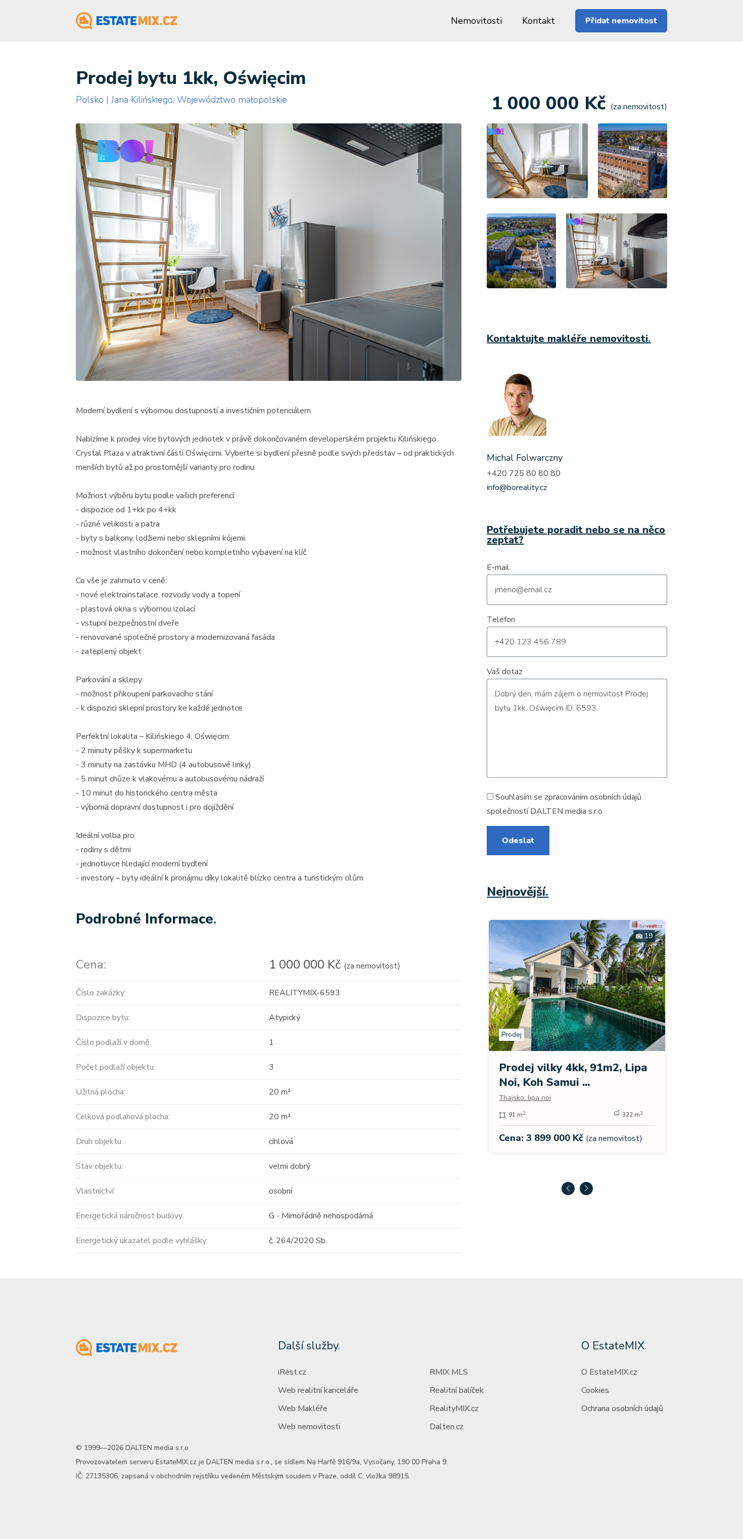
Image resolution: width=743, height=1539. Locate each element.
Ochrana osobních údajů (622, 1408)
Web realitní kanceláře (318, 1390)
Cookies (595, 1390)
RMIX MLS (449, 1372)
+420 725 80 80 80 (524, 473)
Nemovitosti (476, 21)
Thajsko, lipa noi (525, 1098)
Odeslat (518, 840)
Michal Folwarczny (525, 458)
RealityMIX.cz (454, 1408)
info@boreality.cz (517, 487)
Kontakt (538, 21)
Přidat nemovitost (621, 20)
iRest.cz (292, 1372)
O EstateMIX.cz (609, 1372)
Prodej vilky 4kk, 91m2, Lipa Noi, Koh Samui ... (573, 1075)
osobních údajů (615, 797)
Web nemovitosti (309, 1427)
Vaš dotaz (505, 671)
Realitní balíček (457, 1390)
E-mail (498, 567)
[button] (568, 1188)
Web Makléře (303, 1408)
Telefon (501, 619)
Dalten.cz (446, 1427)
